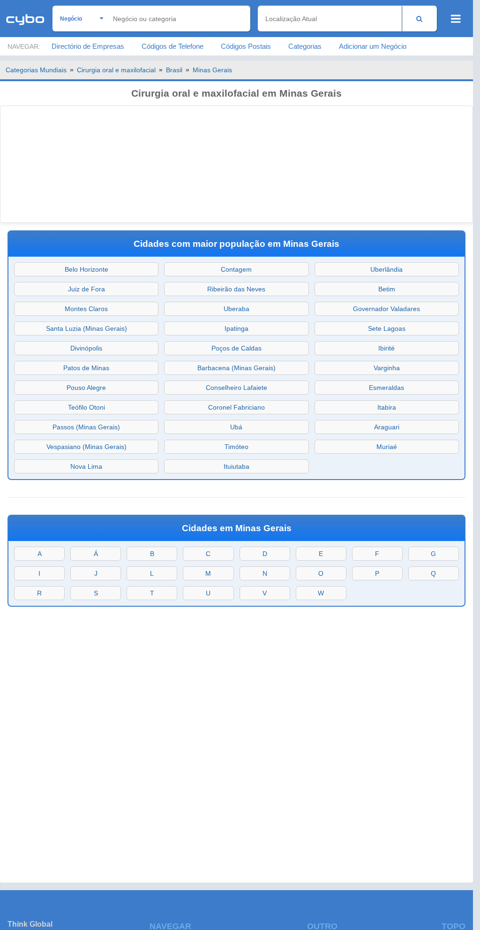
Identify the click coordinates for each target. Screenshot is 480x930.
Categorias (305, 46)
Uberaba (236, 309)
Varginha (387, 368)
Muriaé (386, 446)
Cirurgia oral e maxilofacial (116, 70)
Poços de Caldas (236, 348)
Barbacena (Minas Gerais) (236, 368)
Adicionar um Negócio (372, 46)
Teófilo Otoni (86, 407)
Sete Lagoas (386, 328)
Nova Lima (86, 466)
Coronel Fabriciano (236, 407)
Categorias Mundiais (36, 70)
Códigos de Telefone (172, 46)
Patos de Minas (86, 368)
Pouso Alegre (86, 387)
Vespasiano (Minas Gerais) (86, 446)
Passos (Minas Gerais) (86, 427)
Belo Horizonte (86, 269)
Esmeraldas (386, 387)
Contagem (236, 269)
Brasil (174, 70)
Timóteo (236, 446)
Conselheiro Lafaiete (236, 387)
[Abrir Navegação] (455, 19)
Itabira (386, 407)
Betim (386, 289)
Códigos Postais (246, 46)
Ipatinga (236, 328)
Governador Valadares (386, 309)
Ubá (236, 427)
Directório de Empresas (88, 46)
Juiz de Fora (86, 289)
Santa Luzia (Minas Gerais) (86, 328)
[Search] (419, 18)
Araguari (386, 427)
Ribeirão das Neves (236, 289)
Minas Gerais (212, 70)
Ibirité (386, 348)
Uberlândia (386, 269)
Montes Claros (86, 309)
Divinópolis (86, 348)
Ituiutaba (236, 466)
